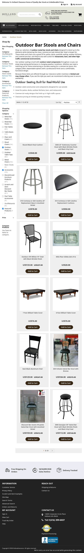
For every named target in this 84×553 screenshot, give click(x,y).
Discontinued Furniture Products (9, 178)
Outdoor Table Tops (9, 154)
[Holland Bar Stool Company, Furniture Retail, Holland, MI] (50, 540)
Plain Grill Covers (9, 138)
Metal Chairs (9, 161)
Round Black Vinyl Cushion (33, 145)
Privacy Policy (7, 491)
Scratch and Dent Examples (12, 494)
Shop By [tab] (6, 41)
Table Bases (9, 133)
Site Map (5, 497)
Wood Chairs (9, 143)
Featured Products (9, 210)
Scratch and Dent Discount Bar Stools (9, 188)
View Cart (5, 517)
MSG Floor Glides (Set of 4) (66, 257)
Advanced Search (8, 504)
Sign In (65, 4)
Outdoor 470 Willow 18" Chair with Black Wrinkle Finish (33, 258)
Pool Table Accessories (9, 198)
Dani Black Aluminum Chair (33, 369)
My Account (77, 4)
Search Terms (7, 500)
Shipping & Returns (49, 487)
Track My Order (8, 520)
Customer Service (8, 487)
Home (4, 37)
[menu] (42, 28)
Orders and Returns (9, 507)
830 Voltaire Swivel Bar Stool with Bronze (65, 370)
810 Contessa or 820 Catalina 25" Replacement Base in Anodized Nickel (32, 203)
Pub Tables (9, 128)
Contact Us (46, 491)
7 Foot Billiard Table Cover (33, 313)
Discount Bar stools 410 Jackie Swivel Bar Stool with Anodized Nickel (32, 427)
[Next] (52, 450)
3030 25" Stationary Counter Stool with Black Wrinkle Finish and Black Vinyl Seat (65, 147)
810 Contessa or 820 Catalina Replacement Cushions (66, 202)
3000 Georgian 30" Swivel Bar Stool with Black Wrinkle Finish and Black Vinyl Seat (65, 427)
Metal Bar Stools (9, 118)
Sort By (58, 102)
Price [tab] (4, 217)
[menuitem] (23, 25)
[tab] (8, 113)
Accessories (9, 171)
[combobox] (29, 14)
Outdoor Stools (9, 148)
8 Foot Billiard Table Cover (66, 313)
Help (4, 524)
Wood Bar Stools (9, 123)
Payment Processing (49, 534)
